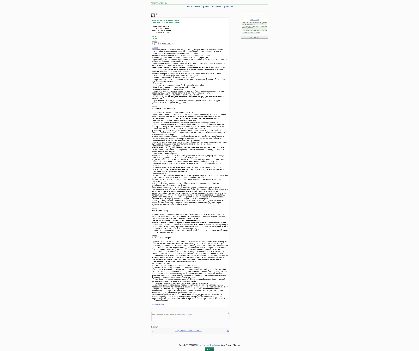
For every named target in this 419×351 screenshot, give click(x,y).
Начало (155, 48)
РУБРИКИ (254, 20)
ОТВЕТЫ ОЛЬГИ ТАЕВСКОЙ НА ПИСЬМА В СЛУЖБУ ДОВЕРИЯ (254, 27)
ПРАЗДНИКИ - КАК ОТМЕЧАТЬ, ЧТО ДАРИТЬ (254, 30)
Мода (197, 7)
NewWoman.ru (159, 2)
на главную (154, 326)
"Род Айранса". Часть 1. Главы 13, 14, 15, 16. (189, 331)
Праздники (228, 7)
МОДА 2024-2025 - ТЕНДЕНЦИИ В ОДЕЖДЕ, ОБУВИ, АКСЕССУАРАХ (254, 23)
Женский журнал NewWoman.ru (208, 345)
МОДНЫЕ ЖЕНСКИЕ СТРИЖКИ (251, 32)
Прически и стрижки (211, 7)
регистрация (187, 314)
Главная (190, 7)
